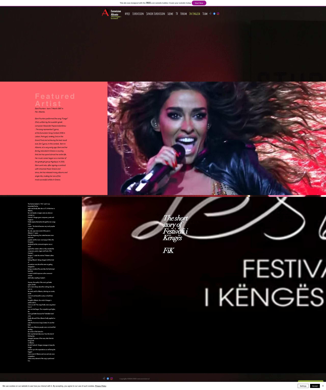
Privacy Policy (100, 386)
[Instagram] (218, 13)
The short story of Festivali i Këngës (175, 228)
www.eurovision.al (143, 379)
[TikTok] (210, 13)
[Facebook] (214, 13)
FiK (168, 250)
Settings (303, 386)
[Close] (322, 386)
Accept (315, 386)
